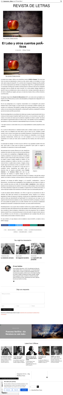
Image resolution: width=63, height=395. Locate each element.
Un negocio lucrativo (22, 258)
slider (30, 231)
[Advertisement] (31, 385)
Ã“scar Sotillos (17, 266)
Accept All (24, 389)
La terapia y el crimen (42, 357)
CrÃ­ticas (24, 50)
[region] (16, 386)
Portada (28, 50)
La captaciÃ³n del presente (36, 258)
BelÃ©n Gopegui (12, 229)
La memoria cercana (7, 258)
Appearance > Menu (8, 1)
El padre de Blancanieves (35, 229)
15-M (5, 229)
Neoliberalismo (23, 231)
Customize (8, 389)
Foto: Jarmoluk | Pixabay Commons (10, 38)
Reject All (16, 389)
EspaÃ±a (16, 231)
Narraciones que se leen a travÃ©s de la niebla (31, 358)
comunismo (20, 229)
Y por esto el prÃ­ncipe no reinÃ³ (18, 357)
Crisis (25, 229)
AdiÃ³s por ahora (55, 357)
